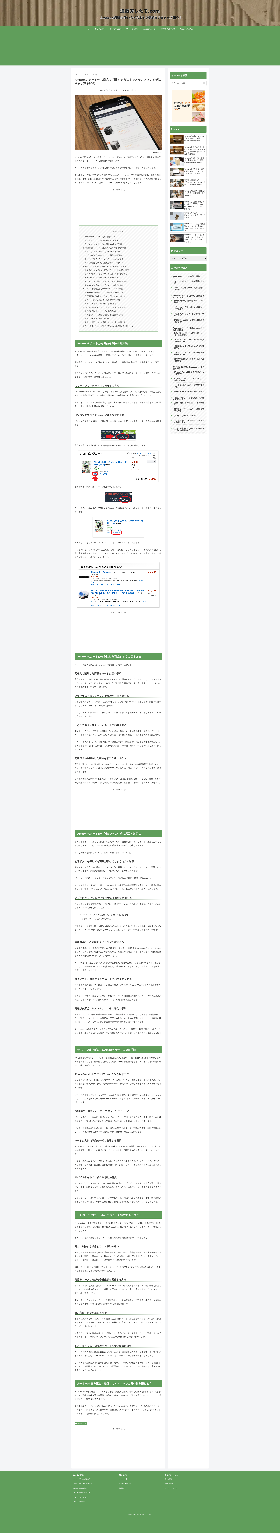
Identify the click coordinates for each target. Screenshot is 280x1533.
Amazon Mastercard (125, 1483)
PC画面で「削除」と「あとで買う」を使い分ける (106, 296)
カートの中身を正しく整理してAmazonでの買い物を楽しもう (109, 326)
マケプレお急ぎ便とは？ (81, 1497)
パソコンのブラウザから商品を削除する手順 (104, 244)
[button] (204, 83)
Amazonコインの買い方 (81, 1488)
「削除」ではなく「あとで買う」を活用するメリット (106, 307)
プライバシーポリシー (171, 1488)
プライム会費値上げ (79, 1501)
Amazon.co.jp (123, 1479)
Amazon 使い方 (81, 1423)
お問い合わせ (169, 1483)
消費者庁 (122, 1488)
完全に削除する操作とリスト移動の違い (102, 311)
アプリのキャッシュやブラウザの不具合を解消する (107, 274)
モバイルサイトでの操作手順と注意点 (101, 304)
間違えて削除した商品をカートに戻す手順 (103, 252)
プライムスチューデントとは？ (83, 1483)
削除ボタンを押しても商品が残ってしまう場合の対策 (108, 270)
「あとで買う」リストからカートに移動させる (105, 259)
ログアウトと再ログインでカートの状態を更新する (107, 281)
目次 (115, 231)
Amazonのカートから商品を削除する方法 (101, 237)
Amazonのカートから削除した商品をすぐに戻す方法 (105, 248)
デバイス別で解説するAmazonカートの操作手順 (104, 289)
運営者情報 (168, 1479)
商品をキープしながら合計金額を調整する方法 (105, 315)
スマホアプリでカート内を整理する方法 (102, 240)
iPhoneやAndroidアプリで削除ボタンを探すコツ (106, 292)
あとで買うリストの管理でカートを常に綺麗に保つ (107, 322)
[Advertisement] (140, 50)
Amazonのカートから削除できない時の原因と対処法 (105, 266)
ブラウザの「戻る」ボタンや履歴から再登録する (106, 255)
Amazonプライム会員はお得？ (83, 1479)
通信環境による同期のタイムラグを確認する (104, 278)
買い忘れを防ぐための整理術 (98, 318)
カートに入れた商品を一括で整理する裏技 (103, 300)
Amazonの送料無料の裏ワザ (82, 1492)
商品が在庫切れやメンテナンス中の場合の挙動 (105, 285)
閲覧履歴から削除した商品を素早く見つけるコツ (106, 263)
